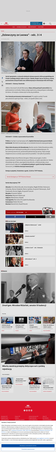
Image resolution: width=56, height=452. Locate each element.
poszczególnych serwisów (43, 438)
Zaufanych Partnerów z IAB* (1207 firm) (21, 430)
